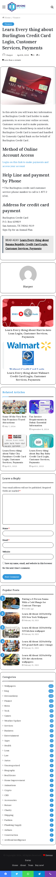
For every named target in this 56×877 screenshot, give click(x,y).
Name (5, 528)
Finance (16, 17)
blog (6, 691)
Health (7, 745)
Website (6, 551)
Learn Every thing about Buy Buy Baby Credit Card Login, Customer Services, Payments (39, 456)
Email (5, 540)
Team (30, 865)
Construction (11, 835)
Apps (7, 740)
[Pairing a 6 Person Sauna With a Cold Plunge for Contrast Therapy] (11, 603)
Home (7, 17)
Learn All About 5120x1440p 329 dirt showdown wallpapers (36, 658)
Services (8, 725)
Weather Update (12, 720)
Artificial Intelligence (15, 840)
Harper (9, 55)
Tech (6, 711)
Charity (8, 810)
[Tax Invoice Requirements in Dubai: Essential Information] (41, 407)
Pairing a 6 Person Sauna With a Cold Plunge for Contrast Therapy (35, 602)
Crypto (8, 790)
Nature (8, 805)
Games (7, 715)
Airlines (8, 830)
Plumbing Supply (12, 825)
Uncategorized (12, 765)
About (23, 865)
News (7, 706)
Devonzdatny (11, 696)
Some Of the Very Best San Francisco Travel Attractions (14, 419)
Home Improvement (14, 780)
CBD (6, 795)
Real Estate (10, 775)
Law (6, 755)
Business (8, 730)
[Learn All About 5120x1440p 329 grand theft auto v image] (11, 646)
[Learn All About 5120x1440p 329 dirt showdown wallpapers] (11, 659)
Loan (6, 750)
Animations (10, 785)
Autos (7, 760)
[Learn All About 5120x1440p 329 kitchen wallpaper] (11, 632)
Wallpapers (10, 686)
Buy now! (39, 865)
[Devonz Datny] (17, 6)
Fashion (8, 820)
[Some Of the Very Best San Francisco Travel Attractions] (14, 407)
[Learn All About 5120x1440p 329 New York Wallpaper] (11, 618)
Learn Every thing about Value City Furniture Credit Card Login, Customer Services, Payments (14, 456)
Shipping (9, 815)
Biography (9, 770)
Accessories (10, 800)
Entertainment (11, 735)
